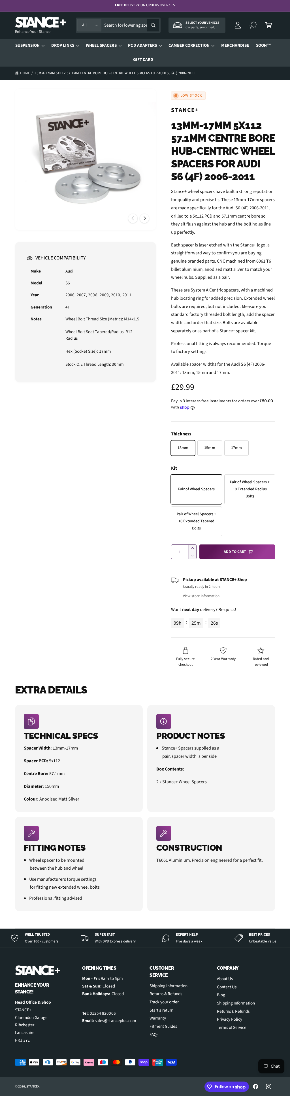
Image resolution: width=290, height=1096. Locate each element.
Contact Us (226, 987)
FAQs (154, 1034)
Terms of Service (231, 1027)
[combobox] (132, 25)
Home (25, 73)
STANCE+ (185, 110)
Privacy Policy (229, 1019)
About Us (225, 979)
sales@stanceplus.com (115, 1021)
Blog (221, 995)
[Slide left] (132, 218)
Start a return (161, 1010)
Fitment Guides (163, 1026)
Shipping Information (168, 986)
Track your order (164, 1002)
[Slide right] (144, 218)
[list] (145, 808)
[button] (268, 25)
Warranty (158, 1018)
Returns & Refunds (166, 994)
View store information (201, 596)
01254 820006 (103, 1013)
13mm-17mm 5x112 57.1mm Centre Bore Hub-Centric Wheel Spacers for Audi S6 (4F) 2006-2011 (114, 73)
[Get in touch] (253, 25)
